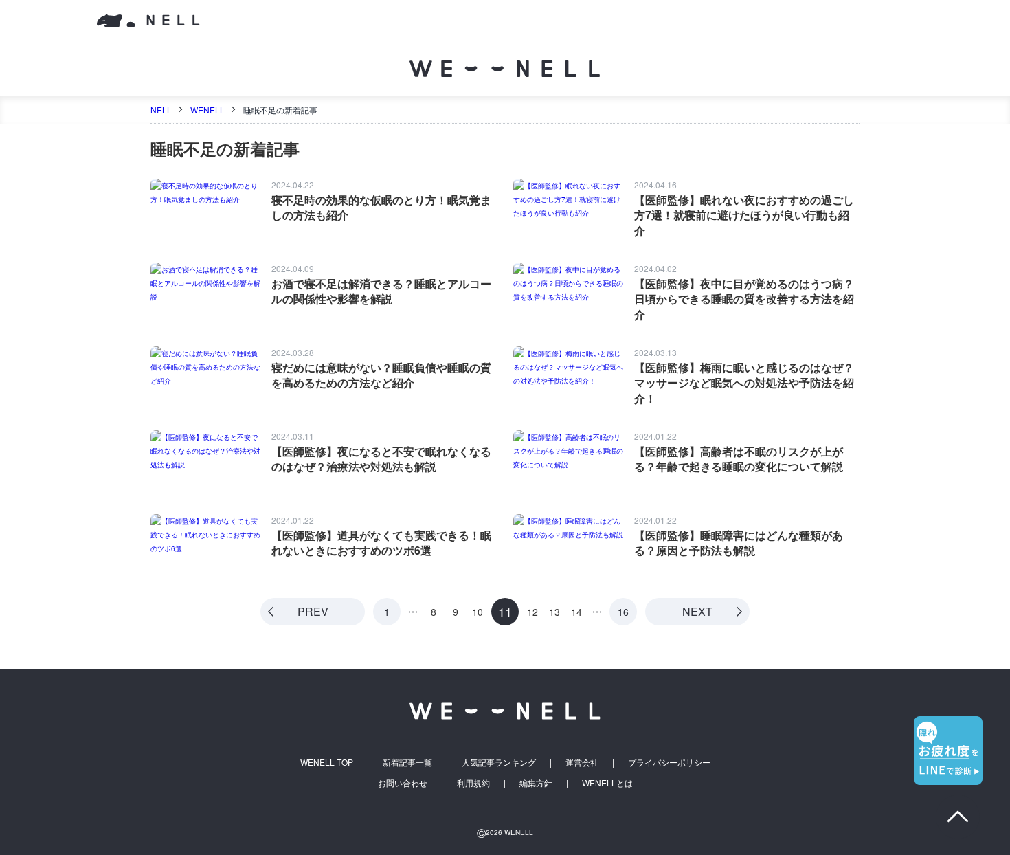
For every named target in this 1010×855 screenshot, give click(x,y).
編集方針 (535, 782)
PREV (313, 611)
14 (576, 613)
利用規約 (473, 782)
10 (477, 613)
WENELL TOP (326, 762)
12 (532, 613)
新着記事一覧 (407, 762)
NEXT (697, 611)
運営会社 (581, 762)
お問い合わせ (402, 782)
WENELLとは (607, 782)
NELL (161, 109)
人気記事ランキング (499, 762)
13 (554, 613)
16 (623, 612)
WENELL (207, 109)
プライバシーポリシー (669, 762)
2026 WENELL (505, 832)
